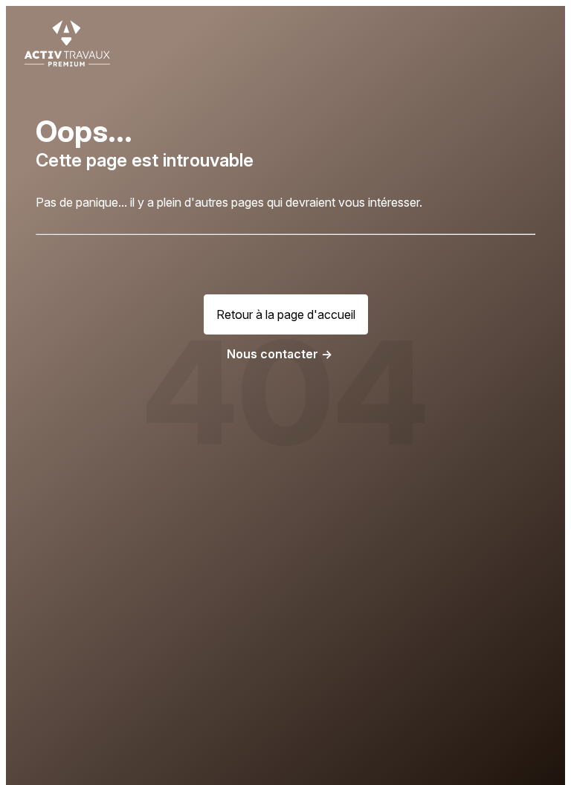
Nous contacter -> (279, 353)
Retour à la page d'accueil (285, 314)
